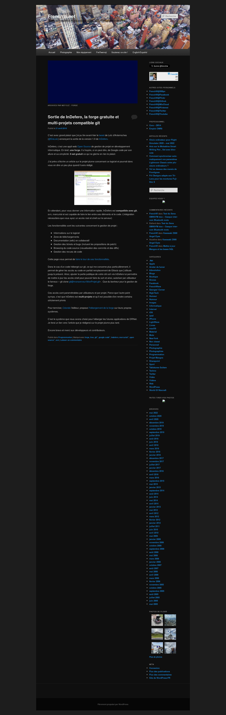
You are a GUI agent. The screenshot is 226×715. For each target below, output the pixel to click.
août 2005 (153, 594)
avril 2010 (153, 532)
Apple (152, 263)
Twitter (152, 373)
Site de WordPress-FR (159, 677)
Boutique (153, 276)
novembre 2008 (156, 542)
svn (57, 340)
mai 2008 (153, 555)
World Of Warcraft (157, 390)
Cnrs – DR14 (155, 125)
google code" (104, 337)
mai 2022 (153, 412)
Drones (152, 279)
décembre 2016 (156, 471)
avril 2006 (153, 574)
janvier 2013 (155, 506)
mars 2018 (154, 448)
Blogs (152, 273)
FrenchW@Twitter (157, 110)
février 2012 (154, 519)
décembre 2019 (156, 422)
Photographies (156, 351)
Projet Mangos (156, 357)
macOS (152, 328)
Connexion (154, 668)
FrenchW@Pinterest (158, 107)
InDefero (103, 138)
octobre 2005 (155, 587)
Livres (152, 325)
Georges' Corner (157, 289)
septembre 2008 (156, 548)
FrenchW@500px (157, 91)
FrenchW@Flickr (157, 97)
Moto (151, 335)
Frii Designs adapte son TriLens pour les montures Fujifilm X (163, 178)
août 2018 (153, 438)
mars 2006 (154, 578)
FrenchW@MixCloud (159, 104)
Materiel (153, 331)
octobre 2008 (155, 545)
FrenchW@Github (157, 101)
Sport (152, 364)
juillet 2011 (154, 526)
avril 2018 (153, 445)
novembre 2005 (156, 584)
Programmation (65, 337)
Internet (153, 309)
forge (87, 337)
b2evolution (155, 270)
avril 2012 (153, 513)
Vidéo (152, 377)
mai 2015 (153, 484)
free (92, 337)
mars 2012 (154, 516)
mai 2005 (153, 604)
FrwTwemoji (101, 52)
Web (151, 383)
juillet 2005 (154, 597)
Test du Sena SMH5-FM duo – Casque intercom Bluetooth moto (163, 216)
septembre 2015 (156, 480)
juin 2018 (153, 441)
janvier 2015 (155, 487)
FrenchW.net (61, 16)
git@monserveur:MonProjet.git (84, 281)
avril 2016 (153, 474)
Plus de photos (155, 656)
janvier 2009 (155, 539)
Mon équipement (84, 52)
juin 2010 (153, 529)
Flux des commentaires (160, 674)
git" (96, 337)
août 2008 (153, 552)
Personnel (154, 344)
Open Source (84, 146)
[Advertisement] (93, 81)
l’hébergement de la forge (101, 307)
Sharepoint (154, 360)
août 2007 (153, 568)
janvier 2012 (155, 522)
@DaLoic (53, 138)
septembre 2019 (156, 432)
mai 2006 (153, 571)
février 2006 (154, 581)
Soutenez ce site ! (119, 52)
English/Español (140, 52)
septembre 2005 (156, 590)
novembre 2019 (156, 425)
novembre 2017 (156, 461)
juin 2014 (153, 496)
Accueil (52, 52)
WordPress (154, 386)
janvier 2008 (155, 561)
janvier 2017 (155, 467)
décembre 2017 (156, 458)
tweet (101, 135)
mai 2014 (153, 500)
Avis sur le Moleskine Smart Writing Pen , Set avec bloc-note (162, 149)
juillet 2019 (154, 435)
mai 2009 (153, 535)
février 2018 (154, 451)
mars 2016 (154, 477)
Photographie (66, 52)
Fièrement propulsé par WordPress (113, 704)
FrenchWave (155, 286)
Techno (152, 370)
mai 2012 (153, 509)
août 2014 (153, 493)
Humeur (153, 296)
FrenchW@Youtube (158, 113)
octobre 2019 (155, 428)
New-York (153, 338)
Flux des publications (159, 671)
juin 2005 (153, 600)
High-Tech (154, 292)
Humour (153, 299)
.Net (151, 260)
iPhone (152, 318)
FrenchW (153, 213)
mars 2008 (154, 558)
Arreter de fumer (157, 266)
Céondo (66, 307)
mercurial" (124, 337)
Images (152, 302)
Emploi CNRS (155, 128)
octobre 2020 (155, 415)
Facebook (154, 283)
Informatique (155, 305)
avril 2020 (153, 419)
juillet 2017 (154, 464)
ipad (151, 315)
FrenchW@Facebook (159, 94)
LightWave (154, 322)
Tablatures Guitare (158, 367)
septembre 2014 (156, 490)
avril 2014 (153, 503)
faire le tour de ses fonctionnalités (92, 259)
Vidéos (152, 380)
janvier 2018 (155, 454)
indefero (114, 337)
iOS (151, 312)
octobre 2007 (155, 565)
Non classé (154, 341)
